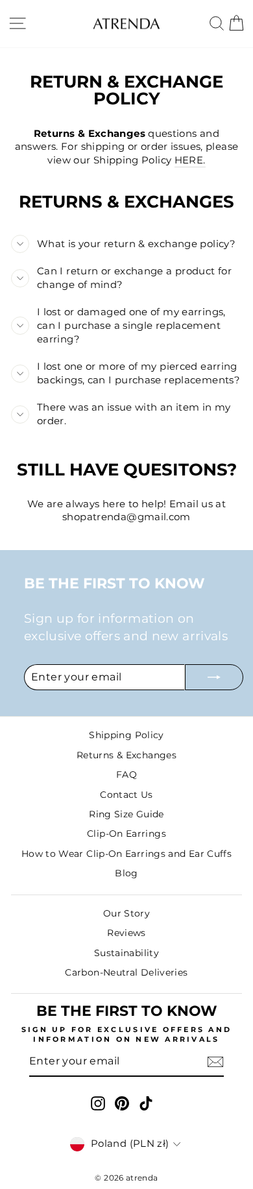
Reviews (126, 933)
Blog (126, 873)
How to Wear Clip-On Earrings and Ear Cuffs (126, 853)
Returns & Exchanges (126, 755)
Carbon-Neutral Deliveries (126, 972)
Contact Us (126, 794)
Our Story (126, 913)
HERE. (190, 160)
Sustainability (126, 953)
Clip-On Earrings (126, 833)
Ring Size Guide (126, 814)
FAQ (126, 774)
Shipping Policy (126, 735)
